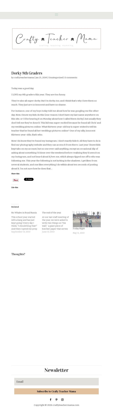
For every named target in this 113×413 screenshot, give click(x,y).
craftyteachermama (24, 77)
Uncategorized (55, 77)
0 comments (71, 77)
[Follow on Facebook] (50, 399)
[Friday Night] (87, 219)
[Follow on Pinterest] (56, 399)
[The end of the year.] (57, 222)
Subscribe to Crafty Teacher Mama (56, 391)
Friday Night (79, 228)
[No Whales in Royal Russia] (26, 222)
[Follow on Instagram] (62, 399)
